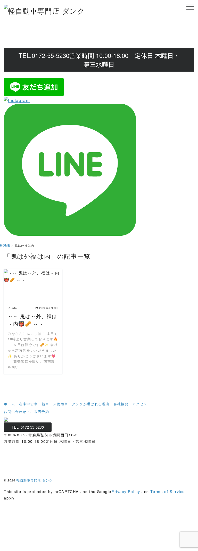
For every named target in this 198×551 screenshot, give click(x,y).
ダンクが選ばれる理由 (91, 403)
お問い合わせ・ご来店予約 (26, 411)
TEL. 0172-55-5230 (28, 427)
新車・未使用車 (55, 403)
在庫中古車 (28, 403)
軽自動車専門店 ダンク (34, 480)
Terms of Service (167, 491)
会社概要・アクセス (130, 403)
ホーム (9, 403)
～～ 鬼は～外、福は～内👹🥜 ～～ (32, 319)
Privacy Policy (125, 491)
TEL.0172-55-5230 (99, 60)
